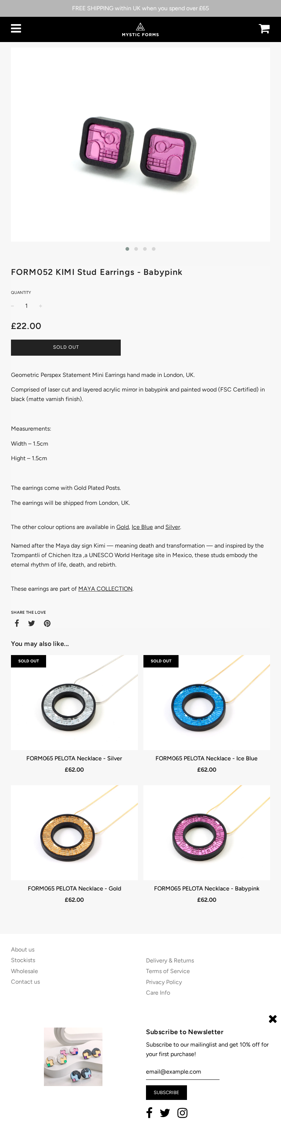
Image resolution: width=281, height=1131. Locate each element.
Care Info (158, 992)
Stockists (23, 960)
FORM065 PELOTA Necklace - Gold (74, 888)
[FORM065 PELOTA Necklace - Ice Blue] (206, 702)
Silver (172, 526)
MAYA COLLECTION (105, 588)
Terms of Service (168, 971)
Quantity (21, 292)
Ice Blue (142, 526)
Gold (122, 526)
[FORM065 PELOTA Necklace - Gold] (74, 832)
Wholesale (24, 971)
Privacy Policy (164, 982)
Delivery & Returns (170, 960)
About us (22, 949)
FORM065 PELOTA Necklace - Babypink (206, 888)
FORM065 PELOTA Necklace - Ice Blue (207, 758)
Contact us (25, 981)
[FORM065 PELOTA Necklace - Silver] (74, 702)
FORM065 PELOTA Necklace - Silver (74, 758)
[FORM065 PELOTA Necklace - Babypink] (206, 832)
